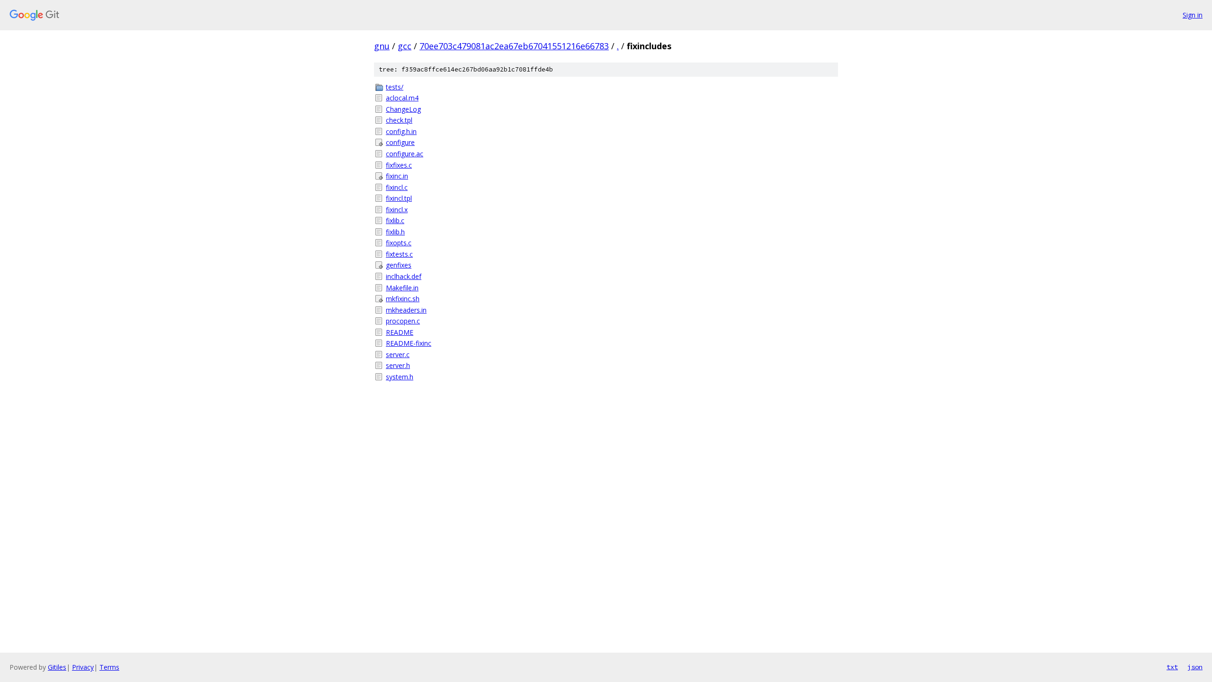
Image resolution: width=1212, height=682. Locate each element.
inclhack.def (403, 276)
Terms (109, 667)
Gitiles (57, 667)
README (399, 332)
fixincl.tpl (399, 198)
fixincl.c (397, 187)
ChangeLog (403, 109)
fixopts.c (398, 242)
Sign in (1193, 14)
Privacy (83, 667)
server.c (398, 354)
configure (400, 142)
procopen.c (403, 320)
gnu (382, 46)
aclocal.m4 (402, 97)
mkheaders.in (406, 309)
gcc (404, 46)
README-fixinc (408, 343)
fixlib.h (395, 231)
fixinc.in (397, 175)
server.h (398, 365)
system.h (399, 376)
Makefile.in (402, 287)
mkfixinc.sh (402, 298)
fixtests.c (399, 254)
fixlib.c (395, 220)
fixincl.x (397, 209)
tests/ (394, 86)
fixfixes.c (399, 165)
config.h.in (401, 131)
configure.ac (404, 153)
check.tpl (399, 120)
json (1195, 667)
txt (1172, 667)
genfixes (398, 264)
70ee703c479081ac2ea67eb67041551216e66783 (514, 46)
